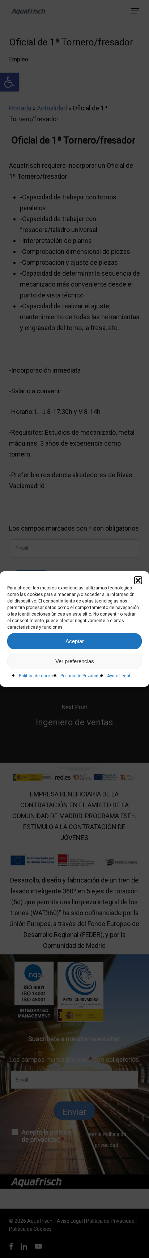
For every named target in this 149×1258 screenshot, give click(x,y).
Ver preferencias (74, 661)
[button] (138, 580)
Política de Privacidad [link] (81, 675)
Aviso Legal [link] (118, 675)
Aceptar (74, 641)
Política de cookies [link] (38, 675)
